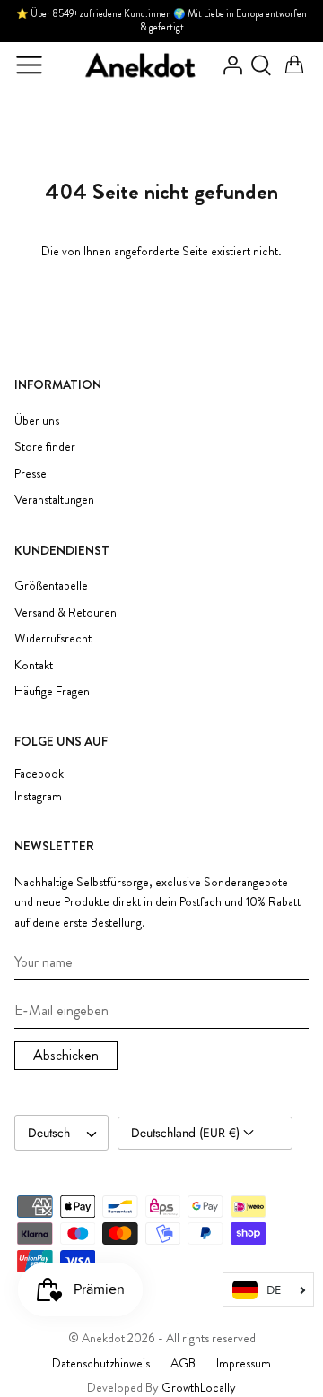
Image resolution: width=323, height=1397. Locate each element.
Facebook (39, 773)
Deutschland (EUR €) (187, 1133)
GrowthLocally (199, 1387)
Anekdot (103, 1338)
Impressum (243, 1363)
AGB (183, 1363)
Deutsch (49, 1133)
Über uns (36, 420)
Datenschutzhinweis (101, 1363)
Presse (30, 473)
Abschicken (66, 1055)
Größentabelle (51, 585)
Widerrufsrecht (53, 638)
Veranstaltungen (54, 499)
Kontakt (33, 665)
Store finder (44, 446)
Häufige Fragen (52, 691)
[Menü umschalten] (28, 65)
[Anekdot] (141, 65)
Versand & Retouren (65, 612)
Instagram (38, 796)
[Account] (228, 65)
